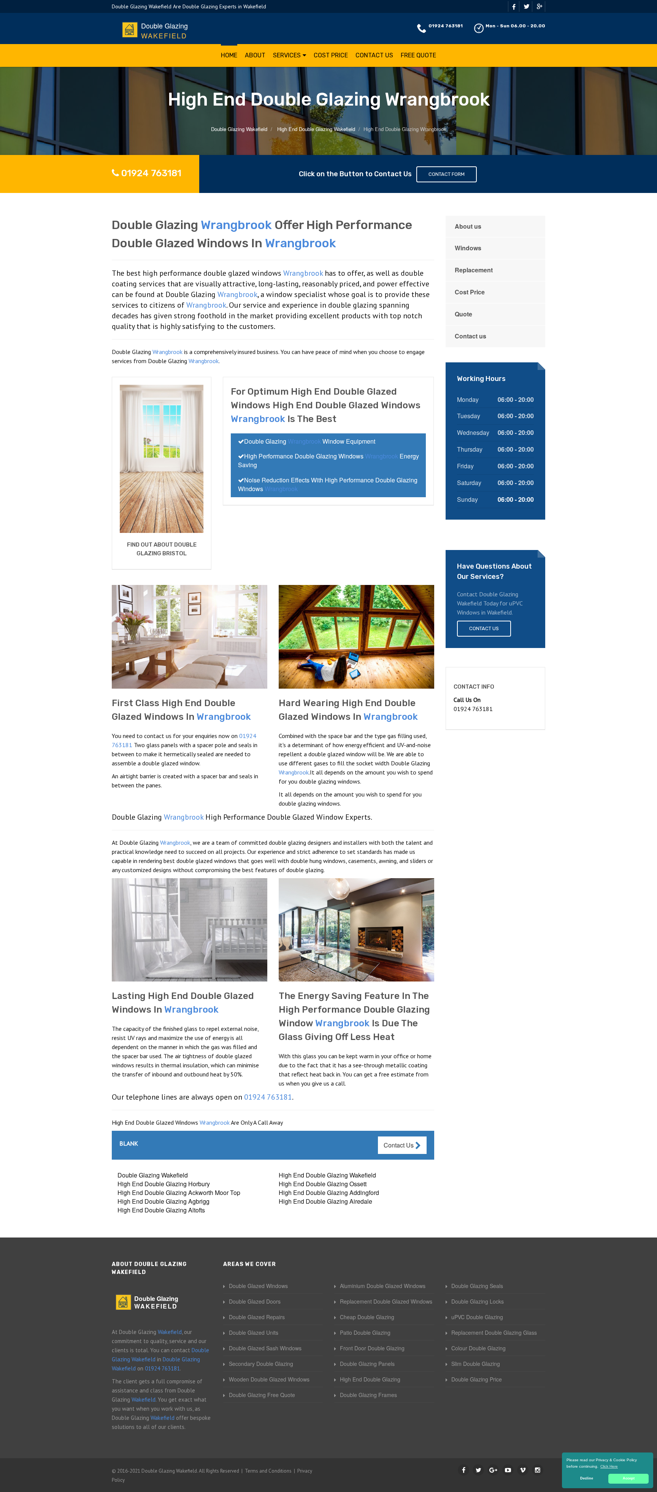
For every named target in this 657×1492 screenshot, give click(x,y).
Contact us (470, 336)
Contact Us (374, 55)
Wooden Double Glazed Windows (269, 1379)
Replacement (474, 270)
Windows (468, 247)
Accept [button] (629, 1478)
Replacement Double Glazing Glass (494, 1332)
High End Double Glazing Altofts (161, 1210)
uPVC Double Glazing (477, 1317)
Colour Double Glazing (478, 1348)
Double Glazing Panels (367, 1363)
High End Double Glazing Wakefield (327, 1175)
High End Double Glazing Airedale (325, 1201)
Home (229, 55)
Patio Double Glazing (365, 1332)
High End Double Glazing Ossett (323, 1183)
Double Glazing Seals (477, 1286)
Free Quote (418, 55)
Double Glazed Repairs (257, 1317)
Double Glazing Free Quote (262, 1395)
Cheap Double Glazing (367, 1317)
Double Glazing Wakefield (152, 1175)
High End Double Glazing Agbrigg (163, 1201)
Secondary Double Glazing (261, 1363)
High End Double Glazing (370, 1379)
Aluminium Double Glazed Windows (382, 1286)
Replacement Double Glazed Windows (386, 1301)
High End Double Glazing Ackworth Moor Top (178, 1192)
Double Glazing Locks (477, 1301)
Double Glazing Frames (368, 1395)
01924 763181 (445, 25)
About (255, 55)
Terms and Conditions (268, 1471)
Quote (463, 314)
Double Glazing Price (476, 1379)
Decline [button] (586, 1478)
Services (287, 55)
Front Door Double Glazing (372, 1348)
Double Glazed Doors (255, 1301)
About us (468, 226)
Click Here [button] (609, 1466)
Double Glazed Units (253, 1332)
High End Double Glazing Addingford (329, 1192)
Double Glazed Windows (258, 1286)
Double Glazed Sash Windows (265, 1348)
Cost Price (331, 55)
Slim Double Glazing (475, 1363)
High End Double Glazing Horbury (163, 1183)
